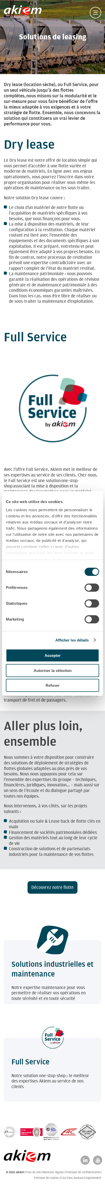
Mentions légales (53, 1172)
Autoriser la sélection (53, 670)
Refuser (53, 685)
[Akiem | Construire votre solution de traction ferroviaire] (24, 12)
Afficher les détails (72, 640)
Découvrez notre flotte (52, 887)
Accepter (53, 655)
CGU (63, 1178)
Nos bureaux (76, 1178)
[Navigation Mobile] (95, 12)
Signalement (93, 1178)
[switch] (92, 588)
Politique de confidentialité (83, 1172)
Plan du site (33, 1172)
